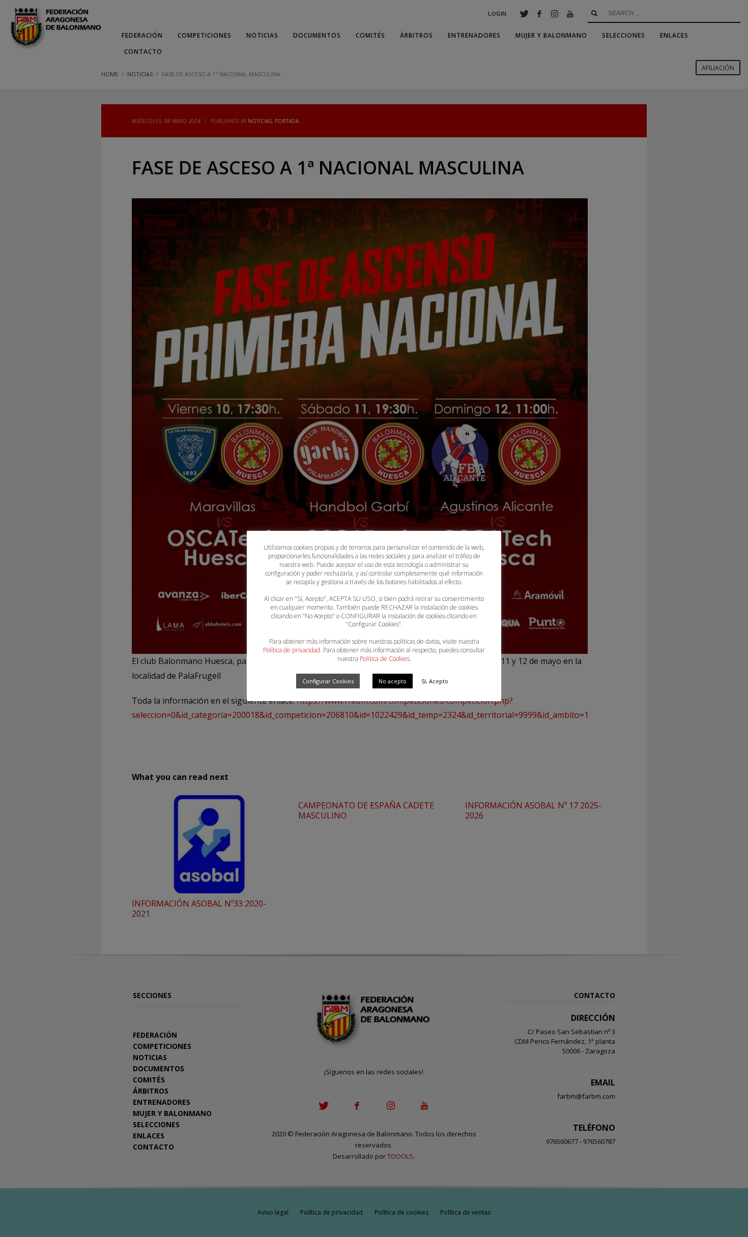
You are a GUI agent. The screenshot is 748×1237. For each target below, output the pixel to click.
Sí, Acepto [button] (434, 681)
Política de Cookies (385, 658)
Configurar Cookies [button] (328, 681)
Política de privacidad (291, 650)
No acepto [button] (393, 681)
